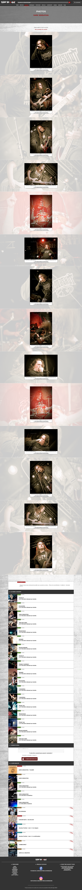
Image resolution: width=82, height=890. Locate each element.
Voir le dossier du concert (41, 29)
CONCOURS (14, 874)
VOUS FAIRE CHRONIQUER (67, 867)
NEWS (15, 866)
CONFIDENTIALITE (67, 870)
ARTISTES (15, 867)
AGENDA (15, 873)
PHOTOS (15, 868)
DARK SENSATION (41, 15)
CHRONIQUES (15, 869)
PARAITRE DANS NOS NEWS (67, 868)
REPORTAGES (15, 872)
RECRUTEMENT (67, 869)
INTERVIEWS (14, 870)
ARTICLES (15, 871)
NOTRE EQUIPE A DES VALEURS (67, 866)
